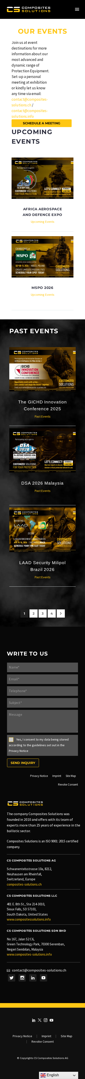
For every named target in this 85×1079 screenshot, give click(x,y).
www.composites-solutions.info (29, 954)
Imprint (46, 1036)
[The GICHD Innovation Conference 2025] (42, 369)
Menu (77, 9)
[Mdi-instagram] (22, 977)
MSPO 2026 (42, 287)
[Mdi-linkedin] (32, 977)
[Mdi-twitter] (11, 977)
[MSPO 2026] (42, 257)
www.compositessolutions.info (29, 919)
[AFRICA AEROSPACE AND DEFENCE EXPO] (42, 178)
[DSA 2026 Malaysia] (42, 450)
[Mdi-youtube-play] (43, 977)
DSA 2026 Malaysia (42, 483)
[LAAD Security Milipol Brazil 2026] (42, 530)
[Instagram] (45, 1020)
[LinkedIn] (34, 1020)
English (52, 1075)
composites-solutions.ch (24, 884)
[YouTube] (51, 1020)
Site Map (66, 1036)
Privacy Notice (22, 1036)
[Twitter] (39, 1020)
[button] (42, 123)
